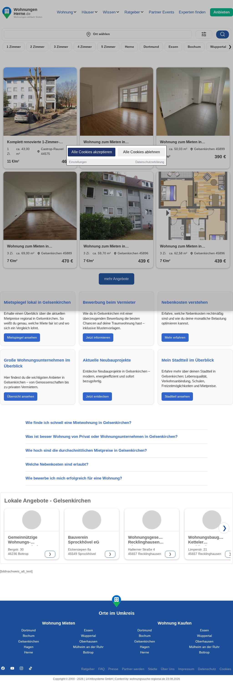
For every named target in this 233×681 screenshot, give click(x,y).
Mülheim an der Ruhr (88, 647)
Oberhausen (88, 641)
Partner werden (133, 669)
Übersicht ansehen (20, 396)
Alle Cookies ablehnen (141, 152)
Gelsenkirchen (28, 641)
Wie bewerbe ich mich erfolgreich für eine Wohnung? (73, 478)
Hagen (28, 647)
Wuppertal (88, 636)
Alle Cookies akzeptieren (91, 152)
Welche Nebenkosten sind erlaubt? (56, 464)
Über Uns (168, 669)
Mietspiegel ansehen (22, 337)
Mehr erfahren (175, 337)
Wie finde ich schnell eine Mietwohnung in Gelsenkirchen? (78, 423)
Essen (88, 630)
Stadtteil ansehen (177, 396)
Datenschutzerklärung (149, 162)
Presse (113, 669)
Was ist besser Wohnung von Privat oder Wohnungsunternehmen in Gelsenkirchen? (101, 436)
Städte (152, 669)
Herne (28, 652)
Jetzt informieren (98, 337)
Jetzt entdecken (97, 396)
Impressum (186, 669)
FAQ (101, 669)
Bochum (29, 636)
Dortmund (28, 630)
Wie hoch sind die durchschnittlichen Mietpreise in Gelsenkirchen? (86, 450)
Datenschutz (207, 669)
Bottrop (88, 652)
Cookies (225, 669)
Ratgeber (88, 669)
